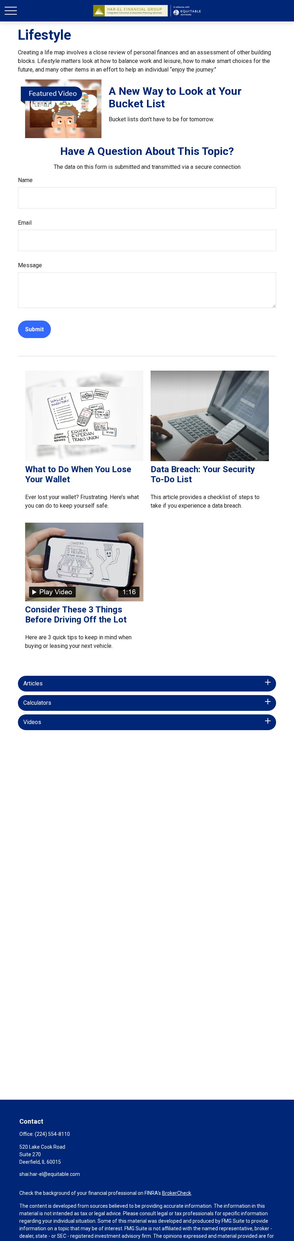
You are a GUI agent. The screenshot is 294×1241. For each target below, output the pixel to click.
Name (25, 180)
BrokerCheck (176, 1193)
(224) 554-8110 (52, 1134)
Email (25, 222)
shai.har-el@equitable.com (49, 1174)
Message (30, 265)
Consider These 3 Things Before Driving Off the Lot (76, 615)
